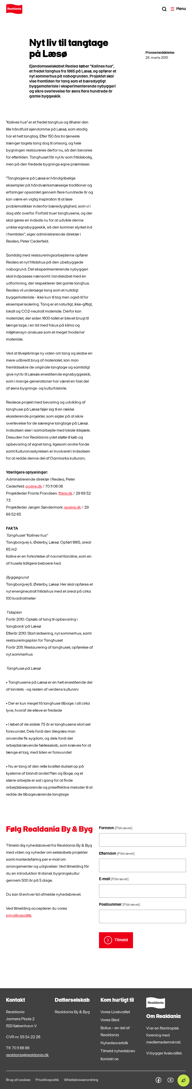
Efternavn (116, 854)
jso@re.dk (72, 508)
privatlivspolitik (19, 916)
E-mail (113, 879)
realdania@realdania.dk (27, 1055)
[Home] (14, 9)
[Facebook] (158, 1079)
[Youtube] (170, 1079)
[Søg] (164, 9)
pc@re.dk (34, 487)
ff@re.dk (65, 494)
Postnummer (119, 905)
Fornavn (115, 828)
